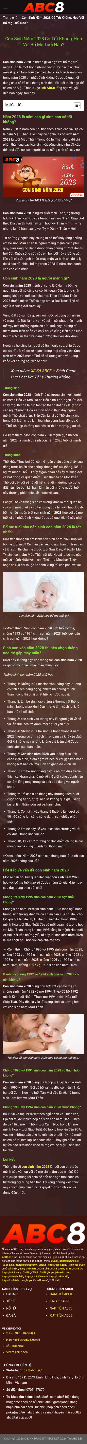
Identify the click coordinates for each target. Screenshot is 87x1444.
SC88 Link (8, 1264)
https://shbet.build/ (12, 1276)
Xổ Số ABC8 (41, 370)
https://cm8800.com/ (36, 1276)
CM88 (54, 1261)
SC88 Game (57, 1268)
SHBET (42, 1264)
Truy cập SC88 (77, 1264)
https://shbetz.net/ (69, 1261)
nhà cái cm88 (10, 1268)
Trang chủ (10, 18)
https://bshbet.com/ (26, 1264)
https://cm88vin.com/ (13, 1280)
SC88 (68, 1268)
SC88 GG (78, 1268)
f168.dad (54, 1280)
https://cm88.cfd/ (58, 1276)
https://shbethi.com (58, 1272)
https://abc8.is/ (31, 1370)
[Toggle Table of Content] (75, 105)
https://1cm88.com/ (37, 1280)
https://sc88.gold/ (57, 1264)
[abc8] (43, 7)
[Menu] (5, 7)
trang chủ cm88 (27, 1268)
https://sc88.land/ (11, 1272)
